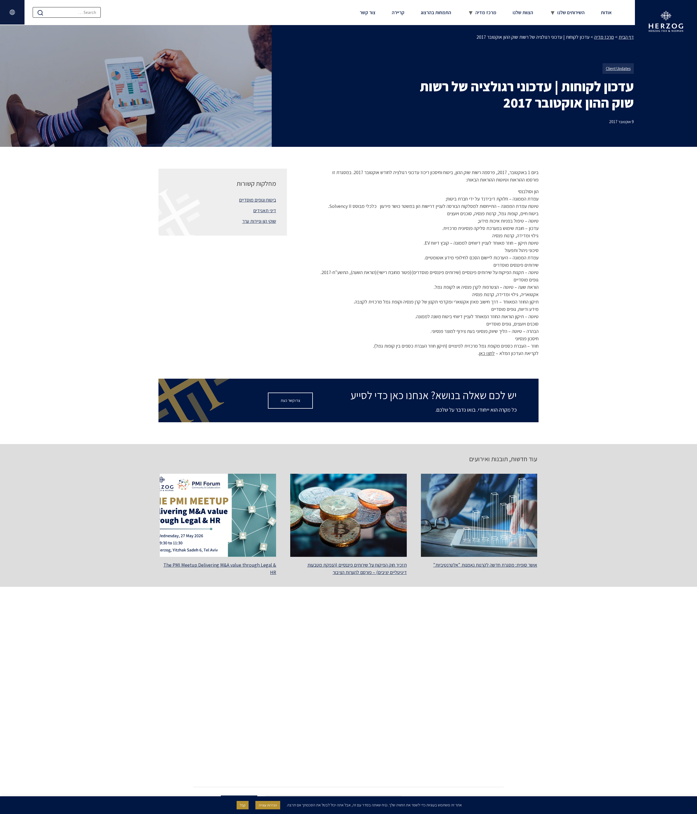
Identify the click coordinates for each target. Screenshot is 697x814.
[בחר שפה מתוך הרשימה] (12, 12)
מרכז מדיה (485, 12)
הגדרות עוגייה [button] (268, 805)
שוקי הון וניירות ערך (259, 221)
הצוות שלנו (523, 12)
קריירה (398, 12)
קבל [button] (242, 805)
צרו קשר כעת (290, 400)
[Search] (40, 12)
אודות (606, 12)
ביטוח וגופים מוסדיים (257, 200)
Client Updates (618, 68)
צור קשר (367, 12)
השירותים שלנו (571, 12)
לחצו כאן (487, 353)
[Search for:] (67, 12)
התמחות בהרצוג (436, 12)
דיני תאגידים (264, 210)
